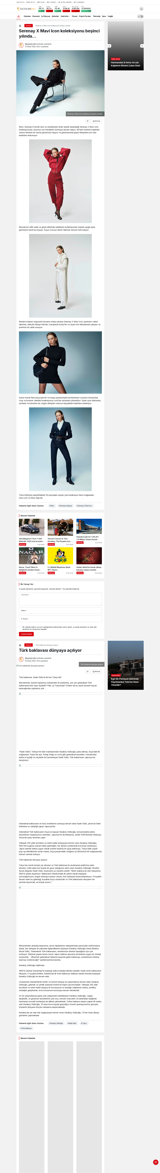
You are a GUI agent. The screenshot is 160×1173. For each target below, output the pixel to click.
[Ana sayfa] (18, 16)
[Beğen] (87, 121)
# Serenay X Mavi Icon (84, 506)
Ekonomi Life (30, 44)
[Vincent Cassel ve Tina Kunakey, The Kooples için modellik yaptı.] (60, 532)
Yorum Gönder (26, 634)
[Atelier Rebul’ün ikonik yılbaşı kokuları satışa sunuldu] (89, 560)
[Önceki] (109, 46)
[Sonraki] (142, 46)
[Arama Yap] (141, 9)
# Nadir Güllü (72, 1023)
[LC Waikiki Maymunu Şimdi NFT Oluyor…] (60, 560)
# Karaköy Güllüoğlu (56, 1023)
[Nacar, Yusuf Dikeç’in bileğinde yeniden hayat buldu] (31, 560)
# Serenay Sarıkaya (65, 506)
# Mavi (52, 506)
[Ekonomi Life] (26, 9)
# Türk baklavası (26, 1028)
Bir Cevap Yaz (27, 584)
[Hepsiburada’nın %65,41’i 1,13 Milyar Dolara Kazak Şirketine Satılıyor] (89, 532)
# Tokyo (84, 1023)
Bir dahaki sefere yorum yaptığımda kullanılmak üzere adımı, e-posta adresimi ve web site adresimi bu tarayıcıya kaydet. (59, 628)
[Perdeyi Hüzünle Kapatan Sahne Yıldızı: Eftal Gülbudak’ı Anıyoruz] (126, 45)
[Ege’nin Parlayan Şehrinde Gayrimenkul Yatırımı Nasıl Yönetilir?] (126, 665)
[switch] (140, 16)
